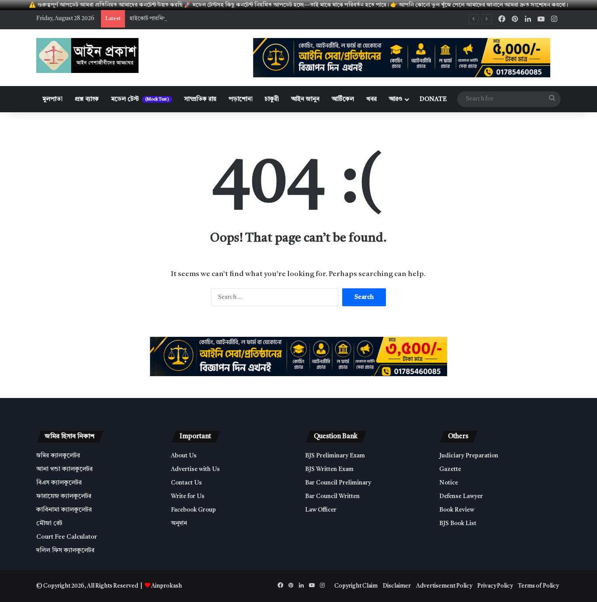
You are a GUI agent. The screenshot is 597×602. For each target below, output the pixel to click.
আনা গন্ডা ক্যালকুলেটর (64, 469)
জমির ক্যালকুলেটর (58, 456)
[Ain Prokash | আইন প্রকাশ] (87, 55)
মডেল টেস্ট (140, 99)
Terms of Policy (538, 586)
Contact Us (186, 483)
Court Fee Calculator (66, 537)
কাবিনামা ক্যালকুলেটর (64, 510)
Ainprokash (166, 586)
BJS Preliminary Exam (335, 456)
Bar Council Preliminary (338, 483)
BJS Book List (457, 523)
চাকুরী (272, 99)
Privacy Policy (495, 586)
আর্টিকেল (343, 99)
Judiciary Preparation (468, 456)
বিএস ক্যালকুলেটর (59, 483)
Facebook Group (193, 510)
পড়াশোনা (241, 99)
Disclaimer (397, 586)
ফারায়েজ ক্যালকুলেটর (63, 496)
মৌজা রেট (49, 523)
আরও (396, 99)
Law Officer (321, 510)
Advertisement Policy (444, 586)
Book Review (456, 510)
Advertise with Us (195, 469)
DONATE (433, 99)
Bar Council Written (332, 496)
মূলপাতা (52, 99)
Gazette (450, 469)
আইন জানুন (305, 99)
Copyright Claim (356, 586)
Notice (448, 483)
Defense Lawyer (461, 496)
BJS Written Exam (329, 469)
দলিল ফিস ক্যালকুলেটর (65, 550)
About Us (184, 456)
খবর (371, 99)
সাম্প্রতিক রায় (200, 99)
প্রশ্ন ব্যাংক (87, 99)
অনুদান (179, 523)
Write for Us (188, 496)
